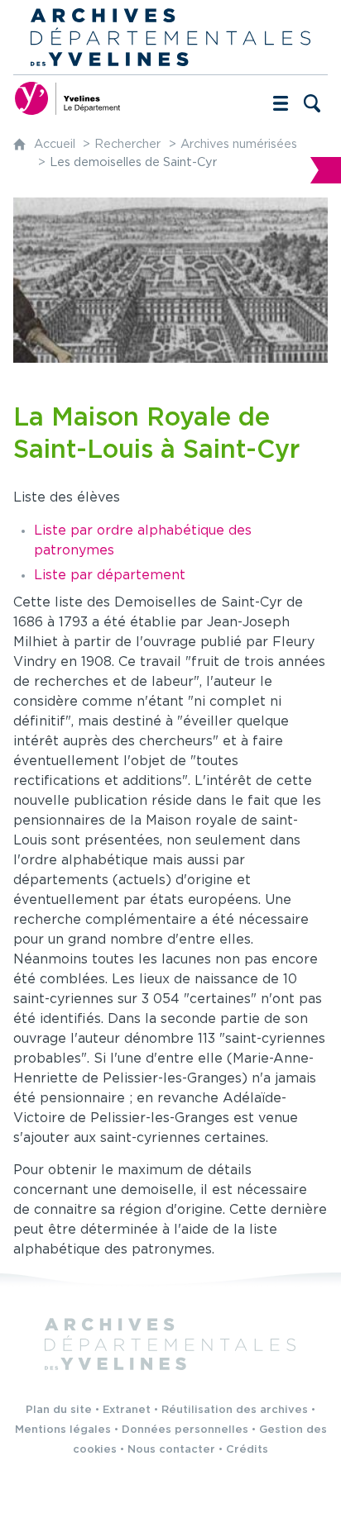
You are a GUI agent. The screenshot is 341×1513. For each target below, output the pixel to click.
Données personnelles (185, 1429)
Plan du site (59, 1410)
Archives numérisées (238, 144)
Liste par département (109, 575)
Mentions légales (63, 1429)
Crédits (247, 1449)
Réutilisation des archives (234, 1410)
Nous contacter (171, 1449)
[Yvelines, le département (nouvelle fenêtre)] (67, 98)
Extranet (127, 1410)
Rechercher (127, 144)
